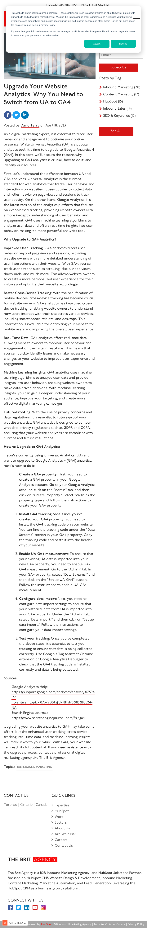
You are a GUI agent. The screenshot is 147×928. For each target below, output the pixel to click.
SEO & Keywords (119, 116)
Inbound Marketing (121, 87)
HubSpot (113, 101)
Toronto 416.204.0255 (62, 5)
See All (116, 131)
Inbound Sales (117, 109)
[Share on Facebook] (7, 115)
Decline (123, 43)
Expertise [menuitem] (62, 805)
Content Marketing (121, 94)
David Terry (30, 125)
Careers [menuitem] (61, 840)
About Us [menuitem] (62, 828)
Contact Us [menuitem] (64, 846)
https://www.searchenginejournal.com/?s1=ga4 (48, 718)
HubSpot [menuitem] (62, 811)
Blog (84, 5)
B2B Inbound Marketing (34, 767)
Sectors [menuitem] (61, 823)
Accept (96, 43)
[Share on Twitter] (16, 115)
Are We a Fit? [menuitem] (65, 834)
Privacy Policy (136, 924)
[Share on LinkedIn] (25, 115)
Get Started (100, 5)
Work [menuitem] (59, 817)
